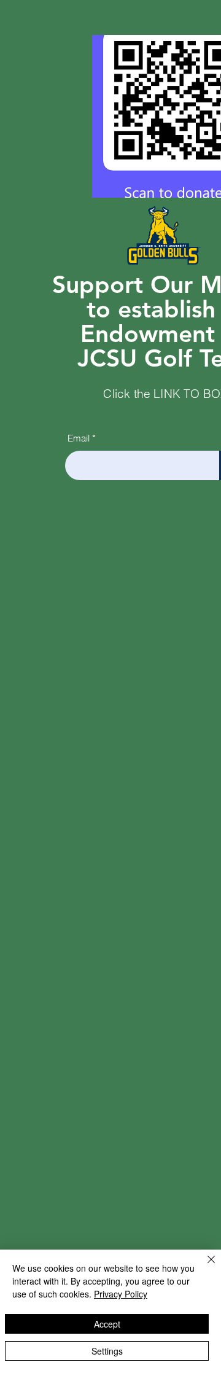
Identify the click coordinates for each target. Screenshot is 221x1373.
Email (79, 438)
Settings (107, 1351)
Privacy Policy (120, 1294)
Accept (107, 1324)
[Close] (204, 1267)
